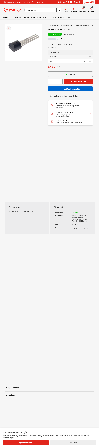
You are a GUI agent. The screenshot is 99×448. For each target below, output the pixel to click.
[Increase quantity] (60, 81)
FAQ (40, 17)
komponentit (82, 216)
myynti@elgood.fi (40, 2)
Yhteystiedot (55, 17)
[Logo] (12, 10)
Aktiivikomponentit (77, 217)
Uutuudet (27, 17)
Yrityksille (34, 17)
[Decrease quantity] (50, 81)
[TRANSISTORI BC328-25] (23, 42)
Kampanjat (18, 17)
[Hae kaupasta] (58, 10)
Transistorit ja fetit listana (79, 219)
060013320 (10, 2)
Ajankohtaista (65, 17)
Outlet (12, 17)
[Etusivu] (49, 25)
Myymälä (46, 17)
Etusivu (74, 216)
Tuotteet (6, 17)
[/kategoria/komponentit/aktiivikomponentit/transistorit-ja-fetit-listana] (9, 28)
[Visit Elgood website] (89, 2)
